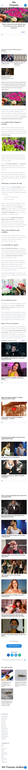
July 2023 (3, 720)
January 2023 (4, 730)
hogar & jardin (4, 752)
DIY (2, 746)
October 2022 (4, 734)
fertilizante (8, 187)
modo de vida (15, 641)
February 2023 (4, 728)
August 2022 (4, 737)
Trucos (2, 760)
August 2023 (4, 719)
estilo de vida (4, 748)
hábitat (2, 749)
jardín (2, 756)
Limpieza (3, 757)
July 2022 (3, 739)
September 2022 (4, 736)
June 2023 (3, 722)
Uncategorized (4, 762)
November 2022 (4, 733)
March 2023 (3, 727)
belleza (2, 745)
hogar (2, 751)
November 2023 (4, 716)
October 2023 (4, 717)
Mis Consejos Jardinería (14, 5)
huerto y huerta (4, 754)
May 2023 (3, 723)
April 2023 (3, 725)
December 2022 (4, 731)
